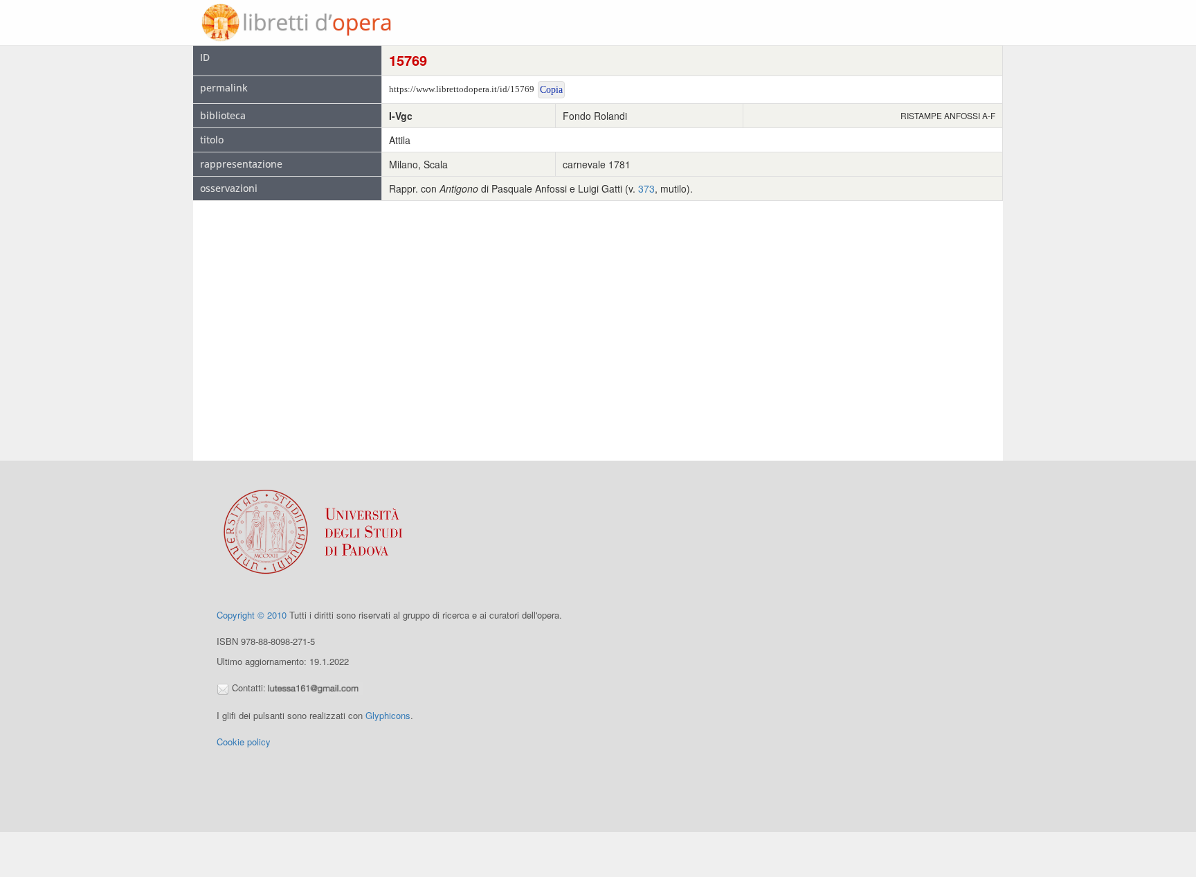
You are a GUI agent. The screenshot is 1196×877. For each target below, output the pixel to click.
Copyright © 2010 (252, 614)
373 (646, 188)
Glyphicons (387, 715)
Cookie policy (244, 741)
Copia (551, 90)
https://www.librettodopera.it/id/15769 (461, 89)
